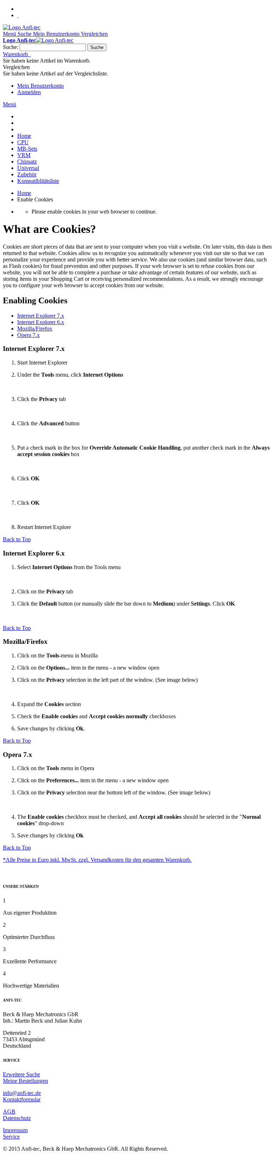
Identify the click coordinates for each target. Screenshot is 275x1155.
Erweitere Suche (21, 1074)
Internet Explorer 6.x (40, 322)
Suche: (10, 47)
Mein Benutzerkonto (40, 86)
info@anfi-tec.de (22, 1093)
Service (11, 1137)
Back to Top (17, 539)
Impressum (15, 1130)
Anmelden (29, 92)
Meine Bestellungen (25, 1081)
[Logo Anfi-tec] (21, 27)
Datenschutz (17, 1118)
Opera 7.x (28, 335)
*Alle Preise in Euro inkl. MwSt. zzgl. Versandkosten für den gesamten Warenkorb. (97, 860)
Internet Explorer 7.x (40, 316)
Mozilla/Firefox (34, 329)
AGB (9, 1111)
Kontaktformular (21, 1099)
